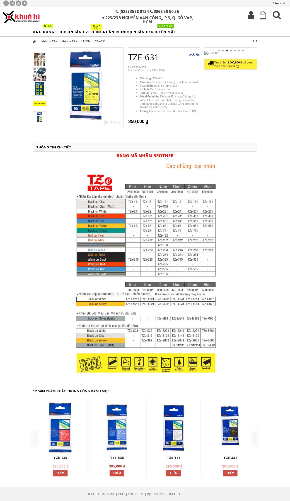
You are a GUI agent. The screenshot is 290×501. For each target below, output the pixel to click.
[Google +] (12, 3)
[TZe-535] (117, 427)
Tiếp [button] (121, 87)
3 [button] (227, 50)
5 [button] (235, 50)
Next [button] (255, 439)
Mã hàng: (133, 66)
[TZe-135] (173, 427)
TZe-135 (174, 457)
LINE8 (121, 494)
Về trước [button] (51, 87)
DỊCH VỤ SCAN (156, 494)
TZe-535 (117, 457)
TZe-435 (60, 457)
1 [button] (219, 50)
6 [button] (239, 50)
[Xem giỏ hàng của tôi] (263, 15)
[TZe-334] (230, 427)
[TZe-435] (60, 427)
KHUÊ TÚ (93, 494)
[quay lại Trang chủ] (34, 41)
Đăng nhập (279, 3)
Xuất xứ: (133, 70)
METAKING (108, 494)
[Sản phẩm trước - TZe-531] (253, 41)
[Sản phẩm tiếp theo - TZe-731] (256, 41)
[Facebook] (6, 3)
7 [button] (243, 50)
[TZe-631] (86, 87)
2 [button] (223, 50)
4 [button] (231, 50)
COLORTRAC (136, 494)
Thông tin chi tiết (53, 147)
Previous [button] (35, 439)
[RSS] (24, 3)
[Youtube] (18, 3)
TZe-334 (230, 457)
